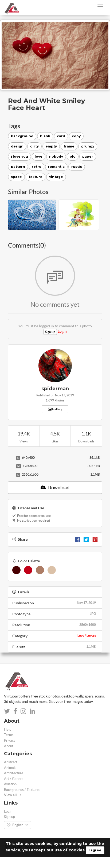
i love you (19, 156)
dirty (34, 146)
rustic (76, 167)
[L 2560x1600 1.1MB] (10, 474)
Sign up (50, 331)
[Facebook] (77, 539)
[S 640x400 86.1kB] (10, 458)
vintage (56, 177)
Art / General (14, 779)
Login (62, 331)
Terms (9, 735)
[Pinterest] (95, 539)
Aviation (10, 784)
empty (51, 146)
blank (45, 136)
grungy (87, 146)
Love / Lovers (86, 635)
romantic (56, 167)
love (38, 156)
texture (35, 177)
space (16, 177)
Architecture (13, 773)
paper (87, 156)
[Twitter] (86, 539)
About (8, 746)
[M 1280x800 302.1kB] (10, 466)
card (61, 136)
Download (58, 487)
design (17, 146)
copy (76, 136)
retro (36, 167)
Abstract (10, 762)
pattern (18, 167)
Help (7, 729)
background (22, 136)
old (73, 156)
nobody (56, 156)
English (17, 825)
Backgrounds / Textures (22, 790)
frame (69, 146)
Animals (10, 768)
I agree (95, 850)
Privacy (9, 740)
